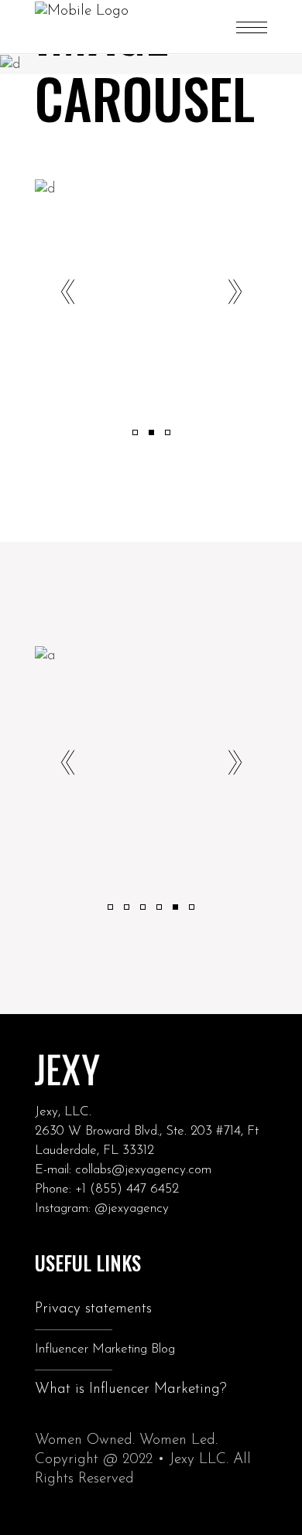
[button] (135, 432)
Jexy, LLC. (63, 1111)
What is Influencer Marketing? (131, 1389)
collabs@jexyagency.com (143, 1169)
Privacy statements (93, 1309)
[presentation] (67, 293)
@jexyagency (131, 1208)
